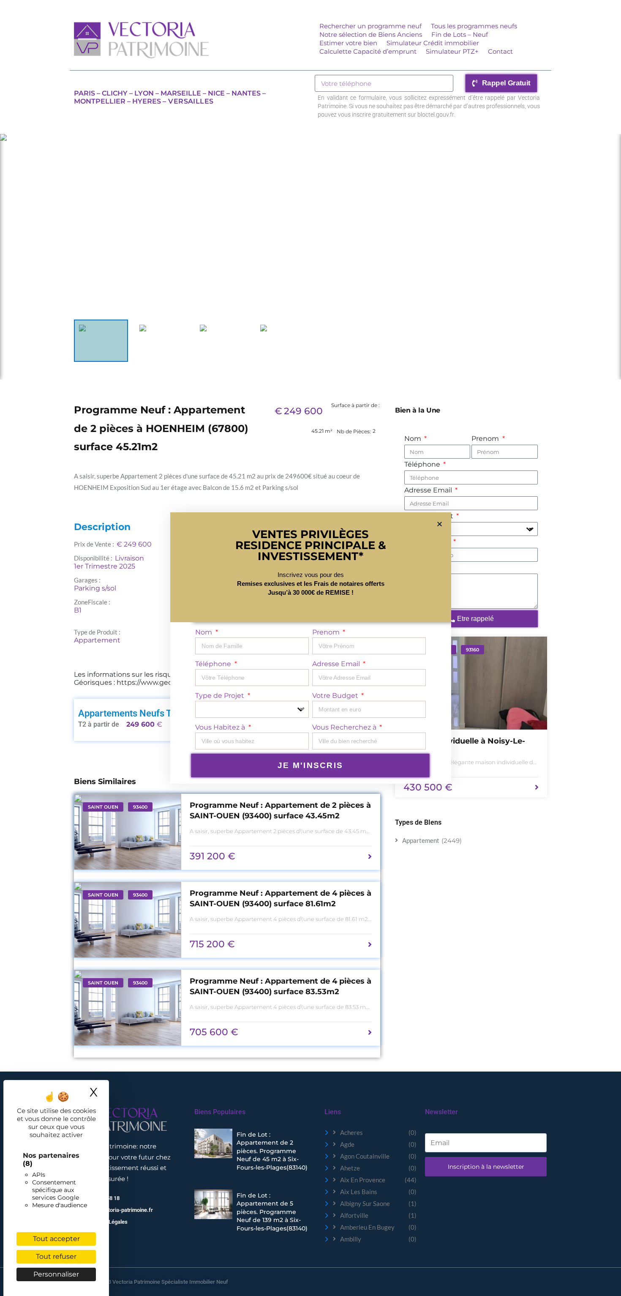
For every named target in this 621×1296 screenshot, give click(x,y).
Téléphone (423, 464)
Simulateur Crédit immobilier (433, 43)
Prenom (486, 439)
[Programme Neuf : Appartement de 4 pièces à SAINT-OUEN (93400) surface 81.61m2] (127, 920)
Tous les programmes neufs (474, 26)
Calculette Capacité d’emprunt (368, 51)
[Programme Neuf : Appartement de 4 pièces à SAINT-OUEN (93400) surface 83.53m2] (127, 1008)
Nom (413, 439)
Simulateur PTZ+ (452, 51)
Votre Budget (336, 696)
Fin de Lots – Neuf (459, 34)
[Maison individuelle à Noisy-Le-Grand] (471, 683)
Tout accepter (56, 1239)
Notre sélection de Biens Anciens (370, 34)
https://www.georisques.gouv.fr (169, 682)
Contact (500, 51)
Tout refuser (56, 1256)
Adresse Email (429, 490)
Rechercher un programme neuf (370, 26)
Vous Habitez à (221, 727)
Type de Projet (220, 696)
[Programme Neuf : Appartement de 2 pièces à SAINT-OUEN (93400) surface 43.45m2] (127, 832)
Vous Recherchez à (345, 727)
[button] (439, 524)
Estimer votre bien (348, 43)
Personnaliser (56, 1274)
